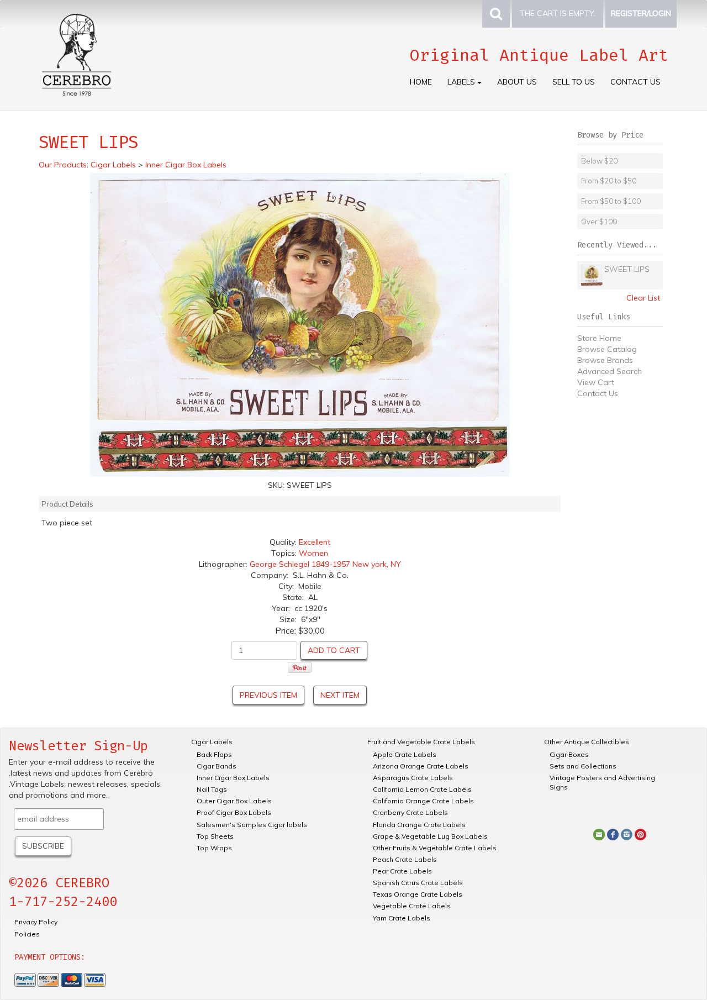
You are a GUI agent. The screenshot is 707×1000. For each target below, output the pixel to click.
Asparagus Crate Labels (413, 777)
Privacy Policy (35, 922)
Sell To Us (573, 82)
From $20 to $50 (608, 180)
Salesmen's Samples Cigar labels (252, 824)
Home (421, 82)
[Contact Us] (599, 834)
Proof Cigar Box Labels (234, 812)
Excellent (314, 542)
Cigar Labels (212, 742)
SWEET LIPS (627, 269)
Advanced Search (609, 371)
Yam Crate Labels (401, 918)
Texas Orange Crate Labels (417, 894)
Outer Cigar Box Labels (234, 801)
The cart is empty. (557, 13)
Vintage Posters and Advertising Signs (602, 782)
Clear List (643, 298)
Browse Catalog (607, 349)
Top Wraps (214, 848)
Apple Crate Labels (404, 754)
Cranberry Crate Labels (410, 812)
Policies (27, 934)
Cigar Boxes (569, 754)
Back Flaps (214, 754)
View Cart (595, 382)
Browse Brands (605, 360)
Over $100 (599, 221)
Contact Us (635, 82)
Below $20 (599, 160)
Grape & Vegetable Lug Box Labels (430, 836)
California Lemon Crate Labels (422, 789)
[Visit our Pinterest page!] (640, 834)
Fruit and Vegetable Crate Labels (421, 742)
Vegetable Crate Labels (412, 906)
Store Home (599, 338)
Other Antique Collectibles (586, 742)
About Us (517, 82)
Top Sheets (215, 836)
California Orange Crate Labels (423, 801)
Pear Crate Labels (402, 871)
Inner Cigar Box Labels (233, 777)
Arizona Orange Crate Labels (420, 766)
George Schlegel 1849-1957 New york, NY (325, 564)
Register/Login (641, 13)
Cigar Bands (216, 766)
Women (313, 553)
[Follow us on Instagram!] (626, 834)
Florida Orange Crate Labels (419, 824)
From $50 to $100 (611, 201)
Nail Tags (212, 789)
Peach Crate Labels (405, 859)
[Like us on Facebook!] (613, 834)
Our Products (63, 165)
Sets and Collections (583, 766)
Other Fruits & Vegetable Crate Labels (435, 848)
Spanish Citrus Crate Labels (418, 882)
